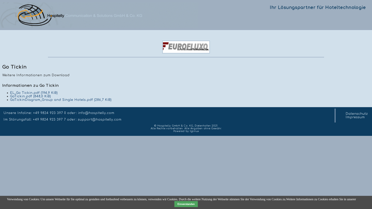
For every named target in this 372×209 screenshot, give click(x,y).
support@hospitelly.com (99, 119)
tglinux (194, 131)
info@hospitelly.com (96, 113)
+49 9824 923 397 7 (49, 119)
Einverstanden (186, 204)
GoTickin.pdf (30, 96)
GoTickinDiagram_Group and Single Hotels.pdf (61, 100)
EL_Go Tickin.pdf (34, 93)
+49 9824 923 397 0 (49, 113)
